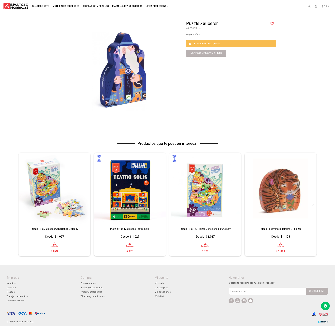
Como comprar (88, 283)
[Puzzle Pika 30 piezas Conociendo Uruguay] (54, 188)
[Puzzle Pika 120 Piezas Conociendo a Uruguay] (205, 188)
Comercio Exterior (15, 300)
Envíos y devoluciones (92, 287)
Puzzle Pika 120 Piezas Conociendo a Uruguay (205, 228)
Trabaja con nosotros (17, 296)
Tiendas (11, 292)
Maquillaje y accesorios (127, 6)
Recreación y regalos (96, 6)
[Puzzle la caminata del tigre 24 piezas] (281, 188)
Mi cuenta (159, 283)
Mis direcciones (163, 292)
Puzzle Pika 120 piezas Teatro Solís (129, 228)
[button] (313, 204)
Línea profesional (157, 6)
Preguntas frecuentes (91, 292)
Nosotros (11, 283)
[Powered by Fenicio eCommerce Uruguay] (323, 321)
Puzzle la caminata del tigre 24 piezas (281, 228)
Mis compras (161, 287)
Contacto (11, 287)
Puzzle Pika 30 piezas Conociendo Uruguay (54, 228)
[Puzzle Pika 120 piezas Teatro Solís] (130, 188)
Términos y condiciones (93, 296)
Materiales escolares (66, 6)
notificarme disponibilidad (206, 53)
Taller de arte (40, 6)
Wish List (159, 296)
